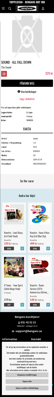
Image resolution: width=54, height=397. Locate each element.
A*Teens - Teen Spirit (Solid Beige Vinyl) (13, 287)
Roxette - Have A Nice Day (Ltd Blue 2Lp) (39, 234)
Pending (29, 116)
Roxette (7, 240)
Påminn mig (27, 83)
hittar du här (42, 370)
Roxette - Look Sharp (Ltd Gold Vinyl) (13, 234)
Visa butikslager (28, 92)
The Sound (6, 67)
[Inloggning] (43, 8)
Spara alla (27, 381)
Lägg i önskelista (27, 99)
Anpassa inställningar (27, 375)
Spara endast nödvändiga (27, 388)
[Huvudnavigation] (3, 9)
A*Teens (7, 292)
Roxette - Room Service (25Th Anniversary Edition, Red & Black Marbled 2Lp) (39, 289)
